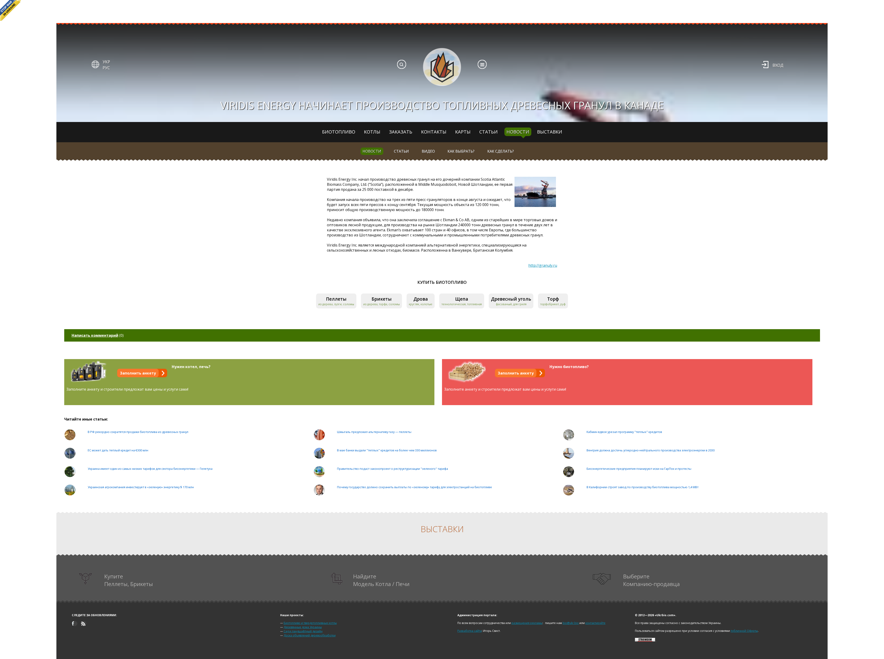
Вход (778, 65)
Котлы (372, 132)
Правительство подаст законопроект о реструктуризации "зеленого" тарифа (392, 469)
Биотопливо (338, 132)
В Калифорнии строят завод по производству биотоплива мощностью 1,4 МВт (642, 487)
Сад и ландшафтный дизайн (303, 631)
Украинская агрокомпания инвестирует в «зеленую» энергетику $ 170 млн (141, 487)
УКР (106, 61)
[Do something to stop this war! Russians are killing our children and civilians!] (10, 10)
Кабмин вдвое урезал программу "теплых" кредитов (624, 432)
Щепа (461, 299)
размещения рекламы (527, 623)
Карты (463, 132)
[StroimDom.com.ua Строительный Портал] (645, 640)
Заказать (400, 132)
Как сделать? (500, 151)
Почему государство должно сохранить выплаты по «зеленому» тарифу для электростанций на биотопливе (414, 487)
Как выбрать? (461, 151)
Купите (128, 580)
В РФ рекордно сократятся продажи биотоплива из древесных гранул (138, 432)
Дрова (420, 299)
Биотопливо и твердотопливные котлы (310, 623)
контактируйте (595, 623)
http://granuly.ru (542, 265)
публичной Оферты (744, 631)
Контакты (433, 132)
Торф (553, 299)
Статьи (488, 132)
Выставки (549, 132)
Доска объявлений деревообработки (310, 635)
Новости (517, 132)
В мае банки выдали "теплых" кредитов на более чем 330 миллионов (387, 450)
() (98, 335)
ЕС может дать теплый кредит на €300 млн (118, 450)
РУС (106, 67)
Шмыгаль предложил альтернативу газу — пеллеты (374, 432)
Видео (428, 151)
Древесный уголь (511, 299)
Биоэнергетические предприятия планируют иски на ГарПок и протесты (639, 469)
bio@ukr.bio (571, 623)
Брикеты (382, 299)
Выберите (651, 580)
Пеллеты (336, 299)
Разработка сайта (469, 631)
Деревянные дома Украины (303, 627)
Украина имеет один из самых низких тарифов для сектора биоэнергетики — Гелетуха (150, 469)
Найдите (381, 580)
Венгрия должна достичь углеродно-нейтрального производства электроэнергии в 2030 (651, 450)
